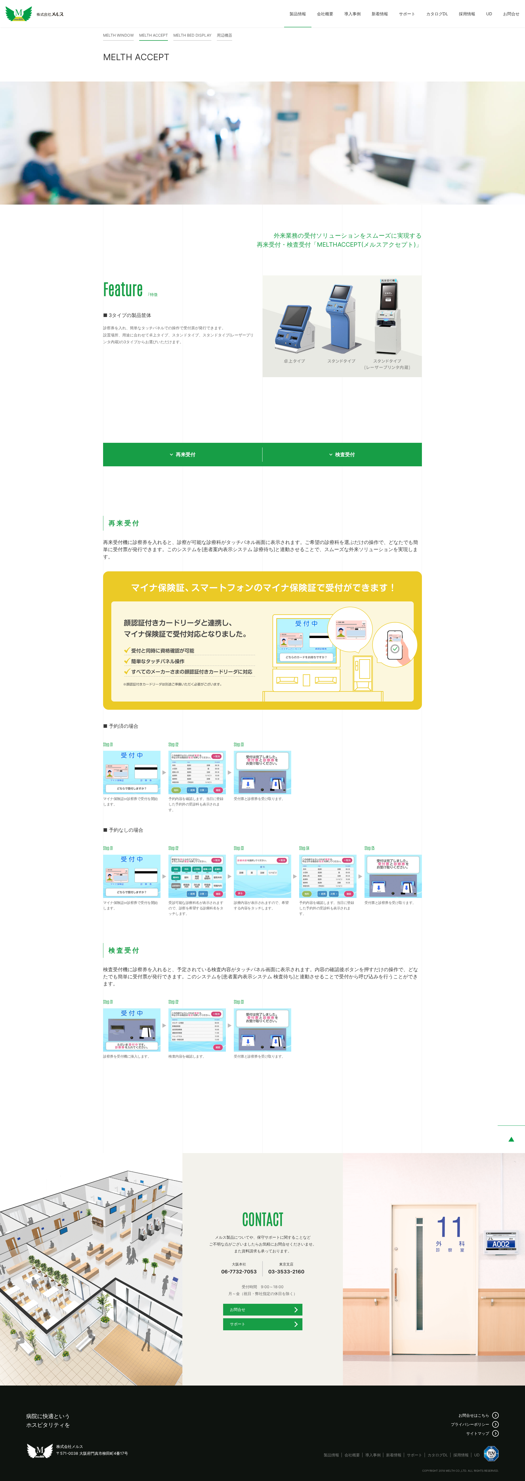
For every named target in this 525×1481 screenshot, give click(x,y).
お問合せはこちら (474, 1415)
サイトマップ (477, 1433)
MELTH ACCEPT (153, 35)
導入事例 (352, 13)
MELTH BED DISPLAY (192, 35)
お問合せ (511, 13)
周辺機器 (224, 35)
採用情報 (467, 13)
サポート (407, 13)
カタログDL (437, 13)
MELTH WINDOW (118, 35)
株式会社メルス (34, 13)
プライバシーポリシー (470, 1424)
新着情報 (380, 13)
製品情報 (298, 13)
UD (489, 13)
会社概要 (325, 13)
